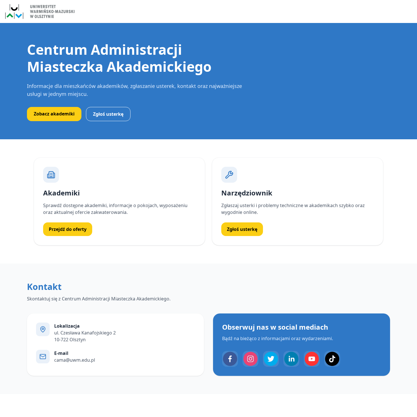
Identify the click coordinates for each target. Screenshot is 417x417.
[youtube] (312, 359)
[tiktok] (332, 359)
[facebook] (230, 359)
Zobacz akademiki (54, 114)
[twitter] (271, 359)
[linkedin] (291, 359)
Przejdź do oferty (68, 229)
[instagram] (250, 359)
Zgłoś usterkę (108, 114)
